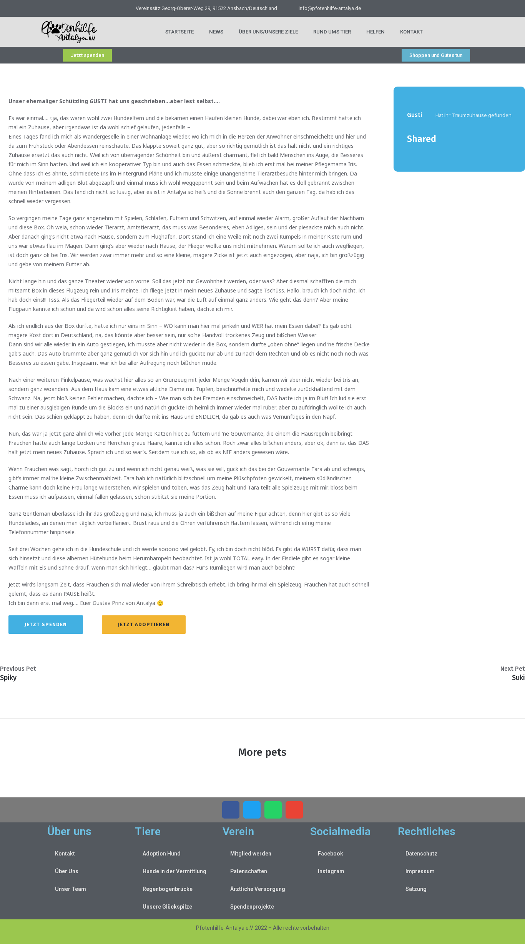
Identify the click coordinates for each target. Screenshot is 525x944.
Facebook (410, 154)
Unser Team (70, 889)
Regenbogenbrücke (168, 889)
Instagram (331, 871)
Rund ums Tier (332, 32)
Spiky (8, 677)
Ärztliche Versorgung (257, 889)
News (216, 32)
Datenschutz (421, 853)
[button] (230, 810)
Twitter (422, 154)
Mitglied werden (250, 853)
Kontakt (411, 32)
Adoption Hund (162, 853)
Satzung (416, 889)
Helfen (375, 32)
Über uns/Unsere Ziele (268, 32)
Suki (518, 677)
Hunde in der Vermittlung (174, 871)
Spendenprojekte (252, 907)
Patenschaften (248, 871)
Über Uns (66, 871)
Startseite (179, 32)
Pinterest (434, 154)
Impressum (420, 871)
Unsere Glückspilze (167, 907)
